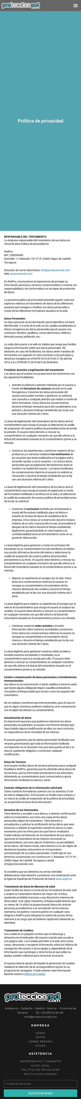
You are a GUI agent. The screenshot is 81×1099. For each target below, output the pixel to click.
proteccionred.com (21, 273)
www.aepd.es (64, 878)
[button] (75, 5)
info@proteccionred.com (55, 270)
